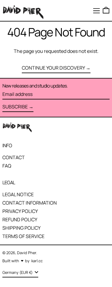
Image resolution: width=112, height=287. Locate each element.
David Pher (26, 252)
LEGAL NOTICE (18, 194)
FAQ (6, 165)
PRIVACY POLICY (20, 211)
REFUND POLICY (19, 219)
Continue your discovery (53, 68)
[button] (106, 10)
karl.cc (37, 260)
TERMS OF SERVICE (23, 236)
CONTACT (13, 157)
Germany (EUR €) (17, 272)
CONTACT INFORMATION (29, 202)
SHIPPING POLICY (21, 228)
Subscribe (15, 106)
